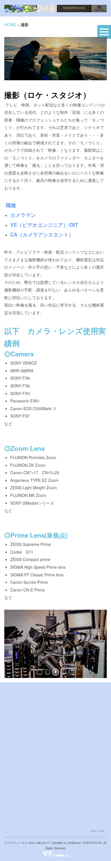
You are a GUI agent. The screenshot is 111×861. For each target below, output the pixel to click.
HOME (10, 24)
